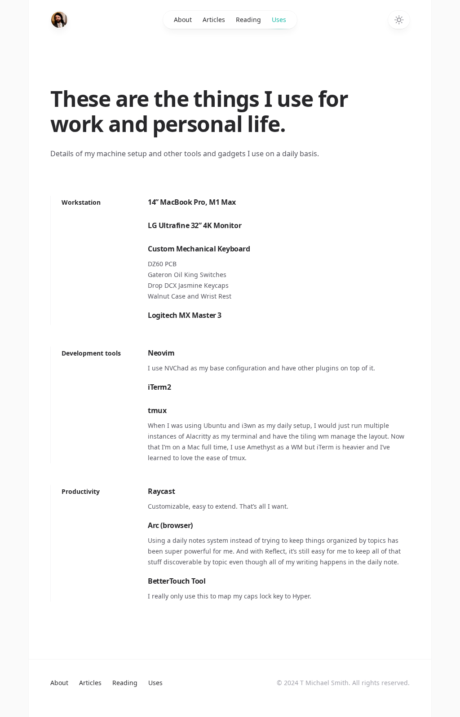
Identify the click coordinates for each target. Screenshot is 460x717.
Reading (248, 19)
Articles (214, 19)
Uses (279, 19)
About (183, 19)
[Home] (59, 20)
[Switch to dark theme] (399, 20)
